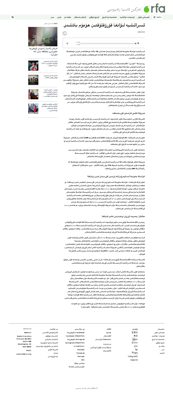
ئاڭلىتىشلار (107, 336)
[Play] (139, 43)
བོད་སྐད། (135, 353)
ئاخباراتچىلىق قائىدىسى (50, 332)
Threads (80, 356)
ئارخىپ (162, 353)
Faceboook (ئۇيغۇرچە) (75, 332)
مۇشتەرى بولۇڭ (79, 363)
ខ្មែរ (136, 350)
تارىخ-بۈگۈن (94, 17)
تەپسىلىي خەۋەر (143, 17)
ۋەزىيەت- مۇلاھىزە (127, 17)
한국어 (135, 343)
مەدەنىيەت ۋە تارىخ (109, 17)
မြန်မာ (135, 339)
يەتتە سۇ (67, 17)
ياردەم (56, 353)
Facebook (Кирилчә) (75, 336)
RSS (82, 360)
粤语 (136, 336)
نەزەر (59, 17)
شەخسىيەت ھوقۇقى (51, 336)
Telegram (80, 353)
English (134, 360)
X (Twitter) (79, 346)
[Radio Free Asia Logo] (136, 8)
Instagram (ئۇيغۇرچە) (75, 339)
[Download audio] (67, 43)
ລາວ (136, 346)
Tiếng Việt (133, 356)
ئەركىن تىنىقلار (80, 17)
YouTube (80, 350)
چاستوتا (108, 332)
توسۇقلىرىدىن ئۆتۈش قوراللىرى (100, 347)
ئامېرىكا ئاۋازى (53, 350)
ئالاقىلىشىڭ (107, 351)
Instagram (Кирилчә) (74, 343)
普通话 (135, 332)
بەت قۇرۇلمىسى (53, 356)
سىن (52, 17)
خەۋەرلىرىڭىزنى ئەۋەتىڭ (76, 367)
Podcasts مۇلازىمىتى (103, 339)
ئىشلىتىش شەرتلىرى (51, 339)
